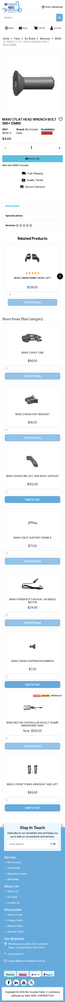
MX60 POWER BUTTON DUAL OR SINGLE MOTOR (32, 601)
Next (60, 276)
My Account (14, 862)
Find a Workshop (54, 7)
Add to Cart (32, 499)
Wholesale (13, 879)
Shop (25, 28)
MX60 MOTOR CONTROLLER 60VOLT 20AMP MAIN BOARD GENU (32, 724)
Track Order (13, 868)
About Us (12, 891)
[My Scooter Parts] (12, 6)
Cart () (41, 28)
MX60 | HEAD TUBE (32, 352)
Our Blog (12, 897)
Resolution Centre (17, 873)
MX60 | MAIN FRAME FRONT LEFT (32, 278)
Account (57, 28)
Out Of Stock (32, 302)
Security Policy (15, 931)
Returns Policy (15, 926)
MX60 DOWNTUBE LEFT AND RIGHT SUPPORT (32, 476)
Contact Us (13, 902)
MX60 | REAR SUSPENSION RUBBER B (32, 661)
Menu (11, 28)
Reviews (11, 225)
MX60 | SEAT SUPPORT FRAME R (32, 537)
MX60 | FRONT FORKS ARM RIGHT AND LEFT (32, 784)
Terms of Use (14, 914)
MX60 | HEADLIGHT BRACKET (32, 414)
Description (13, 205)
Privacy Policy (15, 920)
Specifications (14, 215)
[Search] (59, 17)
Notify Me (33, 158)
